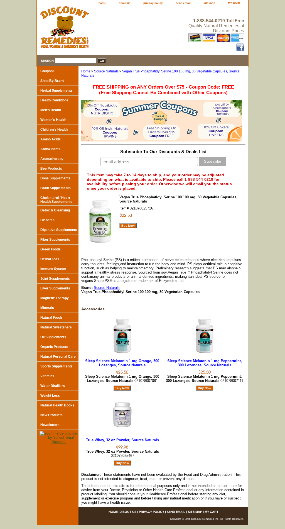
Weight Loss (50, 396)
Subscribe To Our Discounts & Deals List (163, 151)
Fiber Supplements (55, 240)
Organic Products (54, 347)
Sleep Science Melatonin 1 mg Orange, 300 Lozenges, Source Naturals (122, 363)
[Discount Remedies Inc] (106, 29)
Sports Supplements (56, 366)
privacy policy (153, 2)
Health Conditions (54, 100)
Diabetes (47, 220)
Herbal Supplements (56, 90)
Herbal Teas (49, 259)
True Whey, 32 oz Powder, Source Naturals (122, 440)
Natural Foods (51, 318)
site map (209, 2)
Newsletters (50, 425)
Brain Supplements (55, 188)
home (102, 2)
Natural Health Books (57, 405)
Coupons (47, 71)
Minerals (47, 308)
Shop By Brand (52, 81)
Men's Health (50, 110)
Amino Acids (50, 139)
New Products (51, 415)
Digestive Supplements (58, 230)
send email (183, 2)
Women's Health (53, 120)
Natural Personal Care (58, 357)
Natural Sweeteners (56, 327)
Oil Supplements (53, 337)
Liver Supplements (55, 288)
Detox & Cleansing (55, 210)
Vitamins (47, 376)
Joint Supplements (55, 279)
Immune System (53, 269)
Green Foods (50, 249)
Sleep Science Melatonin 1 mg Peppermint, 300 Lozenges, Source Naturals (204, 363)
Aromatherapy (51, 159)
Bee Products (51, 168)
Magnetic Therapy (54, 298)
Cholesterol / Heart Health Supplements (56, 200)
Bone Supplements (55, 178)
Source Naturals (106, 71)
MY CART (234, 2)
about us (125, 2)
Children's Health (54, 129)
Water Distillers (52, 386)
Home (85, 71)
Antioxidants (50, 149)
